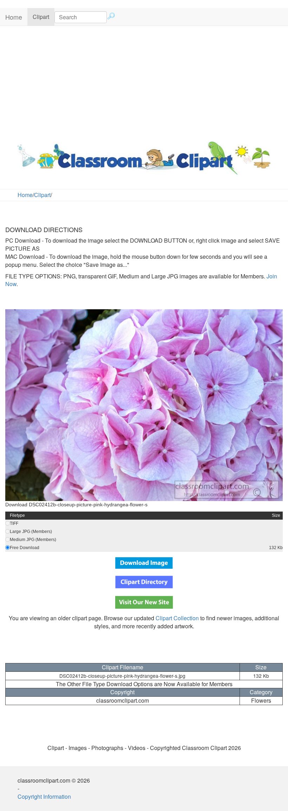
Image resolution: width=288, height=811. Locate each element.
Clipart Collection (177, 618)
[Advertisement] (144, 82)
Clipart (43, 16)
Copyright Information (44, 796)
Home (13, 16)
